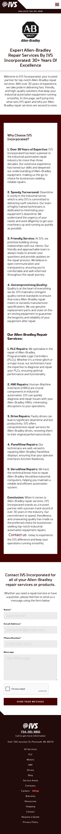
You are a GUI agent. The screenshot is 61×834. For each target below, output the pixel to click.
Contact (30, 811)
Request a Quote (30, 817)
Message (9, 652)
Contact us (18, 534)
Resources (30, 801)
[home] (15, 4)
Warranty (31, 796)
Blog (30, 775)
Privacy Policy (30, 822)
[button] (57, 4)
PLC (30, 754)
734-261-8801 (30, 731)
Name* (7, 609)
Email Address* (12, 623)
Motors (30, 759)
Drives (30, 770)
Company (30, 785)
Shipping (30, 806)
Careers (30, 791)
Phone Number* (12, 638)
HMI (30, 764)
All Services (30, 749)
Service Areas (30, 780)
